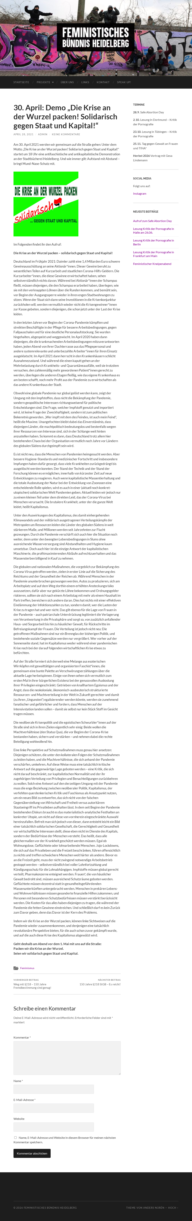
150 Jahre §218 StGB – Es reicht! (100, 982)
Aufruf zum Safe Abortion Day (152, 221)
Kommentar (22, 1037)
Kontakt (103, 82)
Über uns (67, 82)
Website (19, 1118)
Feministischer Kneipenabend (152, 263)
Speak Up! (124, 82)
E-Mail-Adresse (24, 1099)
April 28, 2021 (24, 134)
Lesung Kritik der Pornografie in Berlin (153, 242)
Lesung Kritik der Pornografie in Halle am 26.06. (153, 230)
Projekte (43, 82)
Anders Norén (153, 1207)
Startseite (21, 82)
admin (42, 134)
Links (85, 82)
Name (18, 1081)
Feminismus (27, 968)
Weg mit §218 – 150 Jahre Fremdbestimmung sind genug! (32, 984)
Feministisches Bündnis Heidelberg (50, 1207)
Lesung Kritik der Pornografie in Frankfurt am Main (153, 254)
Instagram (139, 193)
